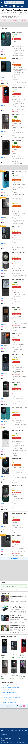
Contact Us (3, 742)
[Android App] (26, 730)
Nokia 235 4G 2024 (4, 675)
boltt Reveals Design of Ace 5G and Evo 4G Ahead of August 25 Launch (18, 616)
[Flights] (10, 6)
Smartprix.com (13, 738)
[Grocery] (26, 6)
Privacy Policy (11, 742)
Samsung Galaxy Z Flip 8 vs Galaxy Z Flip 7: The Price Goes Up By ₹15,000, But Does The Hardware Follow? (18, 597)
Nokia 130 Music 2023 (3, 654)
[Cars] (22, 6)
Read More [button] (24, 17)
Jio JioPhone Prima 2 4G (22, 675)
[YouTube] (12, 730)
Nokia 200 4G (13, 654)
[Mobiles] (14, 6)
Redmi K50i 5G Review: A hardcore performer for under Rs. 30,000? (18, 626)
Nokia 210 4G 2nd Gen (22, 654)
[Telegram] (19, 730)
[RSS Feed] (22, 730)
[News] (6, 6)
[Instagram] (15, 730)
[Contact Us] (1, 730)
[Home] (2, 6)
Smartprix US (4, 734)
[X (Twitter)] (8, 730)
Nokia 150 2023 (14, 675)
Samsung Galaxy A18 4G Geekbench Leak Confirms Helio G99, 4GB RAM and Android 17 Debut (17, 607)
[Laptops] (18, 6)
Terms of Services (21, 742)
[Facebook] (5, 730)
